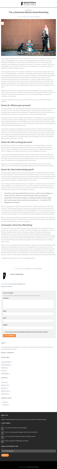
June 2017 (4, 382)
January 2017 (4, 385)
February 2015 (5, 391)
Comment (6, 298)
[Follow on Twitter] (28, 463)
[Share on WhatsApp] (22, 263)
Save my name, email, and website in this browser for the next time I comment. (26, 332)
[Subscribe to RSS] (31, 463)
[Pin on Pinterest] (32, 263)
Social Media (4, 373)
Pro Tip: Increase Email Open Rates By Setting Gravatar (20, 436)
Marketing (28, 10)
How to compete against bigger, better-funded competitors (21, 432)
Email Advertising (6, 362)
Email (5, 318)
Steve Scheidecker (35, 16)
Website (5, 325)
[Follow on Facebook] (26, 463)
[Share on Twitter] (27, 263)
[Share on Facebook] (24, 263)
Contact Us (6, 405)
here (5, 258)
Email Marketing (5, 365)
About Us (5, 402)
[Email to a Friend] (30, 263)
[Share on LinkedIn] (35, 263)
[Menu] (2, 3)
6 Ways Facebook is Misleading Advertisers (17, 441)
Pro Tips (3, 370)
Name (5, 311)
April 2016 (4, 388)
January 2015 (4, 394)
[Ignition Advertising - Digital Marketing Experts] (28, 4)
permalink (39, 268)
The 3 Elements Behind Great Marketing (16, 428)
